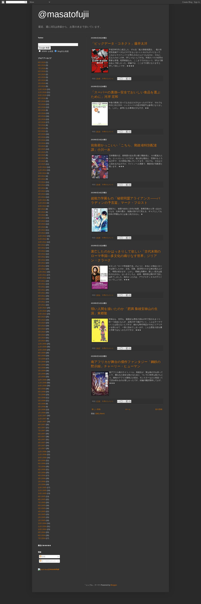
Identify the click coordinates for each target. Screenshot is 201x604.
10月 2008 (42, 386)
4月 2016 (41, 134)
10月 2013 (42, 206)
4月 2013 (41, 224)
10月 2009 (42, 350)
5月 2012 (41, 257)
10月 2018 (42, 95)
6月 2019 (41, 71)
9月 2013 (41, 209)
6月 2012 (41, 254)
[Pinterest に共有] (129, 78)
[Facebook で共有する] (127, 78)
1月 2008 (41, 413)
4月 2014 (41, 191)
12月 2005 (42, 488)
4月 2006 (41, 476)
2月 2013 (41, 230)
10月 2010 (42, 314)
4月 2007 (41, 440)
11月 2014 (42, 170)
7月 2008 (41, 395)
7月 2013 (41, 215)
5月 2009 (41, 365)
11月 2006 (42, 455)
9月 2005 (41, 497)
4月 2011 (41, 296)
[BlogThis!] (121, 78)
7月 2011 (41, 287)
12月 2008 (42, 380)
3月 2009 (41, 371)
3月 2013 (41, 227)
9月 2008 (41, 389)
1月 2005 (41, 520)
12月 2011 (42, 272)
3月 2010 (41, 335)
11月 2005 (42, 490)
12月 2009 (42, 344)
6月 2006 (41, 469)
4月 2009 (41, 368)
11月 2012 (42, 239)
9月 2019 (41, 62)
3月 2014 (41, 194)
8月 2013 (41, 212)
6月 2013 (41, 218)
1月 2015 (41, 164)
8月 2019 (41, 65)
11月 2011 (42, 275)
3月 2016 (41, 137)
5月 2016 (41, 131)
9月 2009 (41, 353)
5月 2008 (41, 401)
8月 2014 (41, 179)
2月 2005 (41, 517)
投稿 (43, 557)
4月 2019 (41, 77)
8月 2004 (41, 535)
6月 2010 (41, 326)
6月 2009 (41, 362)
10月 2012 (42, 242)
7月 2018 (41, 104)
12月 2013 (42, 200)
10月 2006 (42, 458)
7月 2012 (41, 251)
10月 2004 (42, 529)
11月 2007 (42, 419)
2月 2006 (41, 482)
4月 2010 (41, 332)
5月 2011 (41, 293)
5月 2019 (41, 74)
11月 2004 (42, 526)
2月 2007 (41, 446)
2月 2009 (41, 374)
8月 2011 (41, 284)
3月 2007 (41, 443)
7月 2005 (41, 503)
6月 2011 (41, 290)
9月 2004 (41, 532)
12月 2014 (42, 167)
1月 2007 (41, 448)
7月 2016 (41, 125)
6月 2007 (41, 434)
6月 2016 (41, 128)
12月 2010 (42, 308)
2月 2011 (41, 302)
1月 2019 (41, 86)
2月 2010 (41, 338)
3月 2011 (41, 299)
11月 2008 (42, 383)
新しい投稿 (96, 409)
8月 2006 (41, 463)
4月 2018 (41, 113)
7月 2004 (41, 538)
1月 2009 (41, 377)
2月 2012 (41, 266)
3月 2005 (41, 514)
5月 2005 (41, 508)
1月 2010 (41, 341)
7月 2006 (41, 467)
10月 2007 (42, 422)
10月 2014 (42, 173)
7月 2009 (41, 359)
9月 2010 (41, 317)
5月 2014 (41, 188)
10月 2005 (42, 493)
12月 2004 (42, 523)
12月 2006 (42, 452)
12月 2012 (42, 236)
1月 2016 (41, 143)
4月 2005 (41, 511)
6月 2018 (41, 107)
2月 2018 (41, 119)
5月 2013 (41, 221)
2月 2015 (41, 161)
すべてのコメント (48, 561)
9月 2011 (41, 281)
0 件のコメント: (108, 78)
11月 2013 (42, 203)
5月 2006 (41, 473)
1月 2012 (41, 269)
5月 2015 (41, 152)
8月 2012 (41, 248)
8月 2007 (41, 428)
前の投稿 (158, 409)
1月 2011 (41, 305)
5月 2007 (41, 437)
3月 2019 (41, 80)
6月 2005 (41, 505)
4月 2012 (41, 260)
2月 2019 (41, 83)
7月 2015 (41, 146)
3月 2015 (41, 158)
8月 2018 (41, 101)
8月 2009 (41, 356)
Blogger (114, 585)
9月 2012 (41, 245)
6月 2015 (41, 149)
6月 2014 (41, 185)
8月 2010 (41, 320)
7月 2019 (41, 68)
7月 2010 (41, 323)
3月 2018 (41, 116)
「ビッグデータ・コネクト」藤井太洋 (119, 43)
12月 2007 (42, 416)
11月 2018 (42, 92)
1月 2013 (41, 233)
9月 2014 (41, 176)
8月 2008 (41, 392)
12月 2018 (42, 89)
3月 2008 (41, 407)
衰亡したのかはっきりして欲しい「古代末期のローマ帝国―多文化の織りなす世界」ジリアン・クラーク (126, 256)
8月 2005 (41, 499)
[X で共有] (124, 78)
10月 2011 (42, 278)
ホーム (128, 409)
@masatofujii (63, 14)
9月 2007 (41, 425)
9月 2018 (41, 98)
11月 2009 (42, 347)
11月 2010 (42, 311)
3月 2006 (41, 478)
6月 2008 (41, 398)
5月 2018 (41, 110)
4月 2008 (41, 404)
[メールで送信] (118, 78)
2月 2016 (41, 140)
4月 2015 (41, 155)
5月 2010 (41, 329)
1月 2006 (41, 484)
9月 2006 (41, 461)
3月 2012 (41, 263)
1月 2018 (41, 122)
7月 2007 (41, 431)
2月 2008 (41, 410)
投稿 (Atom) (100, 414)
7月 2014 (41, 182)
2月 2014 (41, 197)
